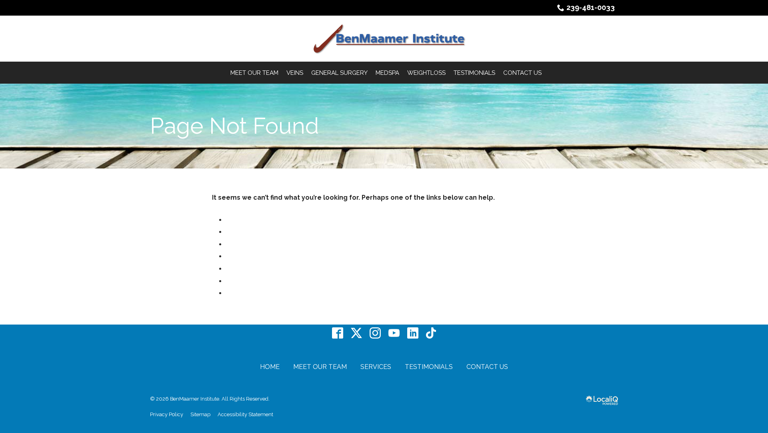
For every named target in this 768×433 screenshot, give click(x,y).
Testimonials (474, 72)
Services (375, 367)
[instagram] (375, 333)
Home (270, 367)
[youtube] (394, 333)
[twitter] (356, 333)
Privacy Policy (166, 414)
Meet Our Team (254, 72)
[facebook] (337, 333)
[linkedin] (413, 333)
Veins (294, 72)
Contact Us (522, 72)
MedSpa (387, 72)
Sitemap (200, 414)
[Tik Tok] (431, 333)
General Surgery (339, 72)
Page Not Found (234, 126)
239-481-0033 (590, 7)
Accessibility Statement (245, 414)
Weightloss (426, 72)
